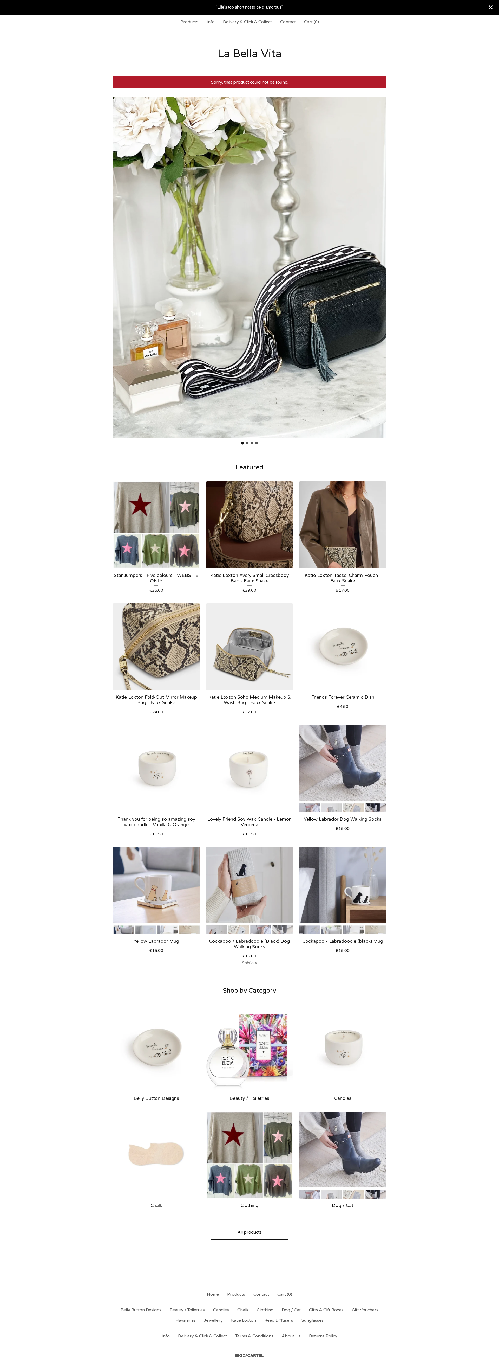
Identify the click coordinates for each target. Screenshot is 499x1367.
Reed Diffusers (278, 1320)
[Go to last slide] (120, 263)
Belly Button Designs (141, 1310)
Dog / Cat (291, 1310)
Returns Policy (323, 1336)
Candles (221, 1310)
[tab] (242, 443)
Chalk (242, 1310)
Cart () (311, 21)
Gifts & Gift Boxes (326, 1310)
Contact (288, 21)
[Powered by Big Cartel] (249, 1355)
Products (189, 21)
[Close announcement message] (491, 7)
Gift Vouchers (365, 1310)
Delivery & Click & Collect (247, 21)
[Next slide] (379, 263)
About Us (291, 1336)
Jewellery (213, 1320)
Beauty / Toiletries (187, 1310)
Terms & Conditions (254, 1336)
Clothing (265, 1310)
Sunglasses (312, 1320)
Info (211, 21)
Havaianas (185, 1320)
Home (213, 1294)
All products (250, 1232)
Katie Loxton (243, 1320)
